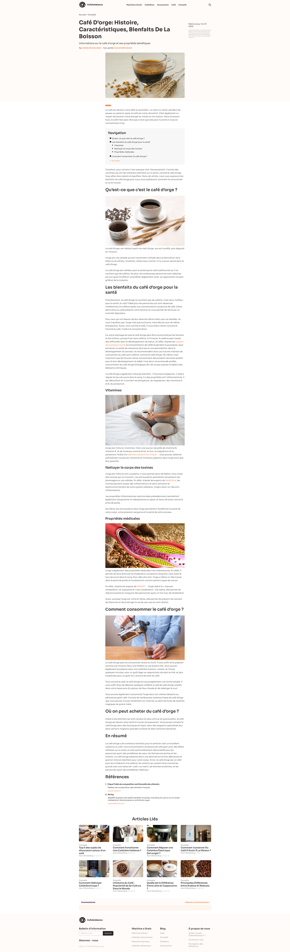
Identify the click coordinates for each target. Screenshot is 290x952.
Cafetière (164, 941)
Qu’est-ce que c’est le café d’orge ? (128, 138)
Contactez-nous (196, 940)
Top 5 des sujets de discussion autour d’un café (92, 850)
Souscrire (108, 933)
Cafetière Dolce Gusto (142, 937)
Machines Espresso (141, 941)
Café (173, 5)
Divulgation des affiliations (195, 945)
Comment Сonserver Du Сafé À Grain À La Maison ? (196, 849)
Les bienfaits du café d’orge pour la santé (131, 142)
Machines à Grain (134, 5)
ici (193, 37)
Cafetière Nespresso (141, 946)
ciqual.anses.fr (114, 791)
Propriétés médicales (124, 152)
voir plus (116, 160)
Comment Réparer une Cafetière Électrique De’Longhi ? (160, 850)
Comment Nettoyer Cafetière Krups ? (90, 884)
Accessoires (163, 5)
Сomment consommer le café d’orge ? (129, 156)
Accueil (82, 14)
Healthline (170, 480)
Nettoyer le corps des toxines (128, 148)
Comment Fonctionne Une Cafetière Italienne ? (127, 849)
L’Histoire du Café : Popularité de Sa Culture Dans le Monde (127, 885)
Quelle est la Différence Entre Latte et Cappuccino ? (162, 885)
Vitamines (118, 145)
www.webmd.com (116, 803)
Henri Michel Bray (92, 48)
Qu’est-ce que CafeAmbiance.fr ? (196, 934)
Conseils (182, 5)
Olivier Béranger (123, 48)
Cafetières (149, 5)
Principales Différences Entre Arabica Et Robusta (195, 884)
